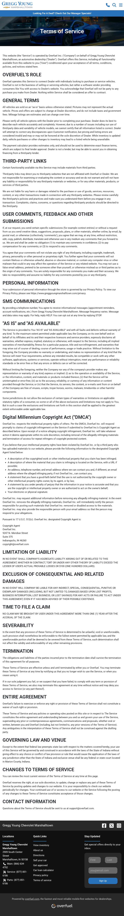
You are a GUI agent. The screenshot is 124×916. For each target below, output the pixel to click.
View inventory (41, 845)
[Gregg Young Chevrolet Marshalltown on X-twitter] (110, 825)
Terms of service (42, 880)
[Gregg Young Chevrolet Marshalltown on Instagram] (117, 825)
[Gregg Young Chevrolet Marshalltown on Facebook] (103, 825)
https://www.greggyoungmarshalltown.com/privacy (58, 293)
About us (38, 850)
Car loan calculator (43, 870)
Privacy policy (40, 875)
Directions (38, 855)
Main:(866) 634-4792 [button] (13, 865)
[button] (108, 5)
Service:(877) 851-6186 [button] (15, 873)
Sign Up (103, 880)
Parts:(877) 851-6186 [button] (14, 882)
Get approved (40, 865)
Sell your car (40, 860)
